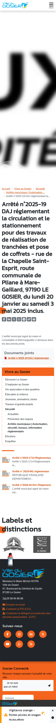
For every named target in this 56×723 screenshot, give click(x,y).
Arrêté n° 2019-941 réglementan (30, 471)
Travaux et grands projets (19, 404)
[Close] (52, 711)
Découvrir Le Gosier (16, 379)
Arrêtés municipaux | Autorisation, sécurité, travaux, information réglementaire (28, 428)
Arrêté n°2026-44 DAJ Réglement (31, 485)
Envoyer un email (15, 604)
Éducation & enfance (16, 394)
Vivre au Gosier (22, 188)
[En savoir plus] (52, 719)
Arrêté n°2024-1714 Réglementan (31, 458)
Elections (10, 436)
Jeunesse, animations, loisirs (21, 399)
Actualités (13, 414)
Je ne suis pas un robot (11, 685)
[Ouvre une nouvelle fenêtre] (7, 634)
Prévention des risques (20, 419)
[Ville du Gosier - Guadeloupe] (23, 573)
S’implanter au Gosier (17, 384)
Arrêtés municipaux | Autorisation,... (25, 192)
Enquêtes (10, 441)
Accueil (6, 188)
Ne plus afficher (16, 719)
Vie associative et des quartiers (22, 389)
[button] (34, 320)
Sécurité (40, 188)
